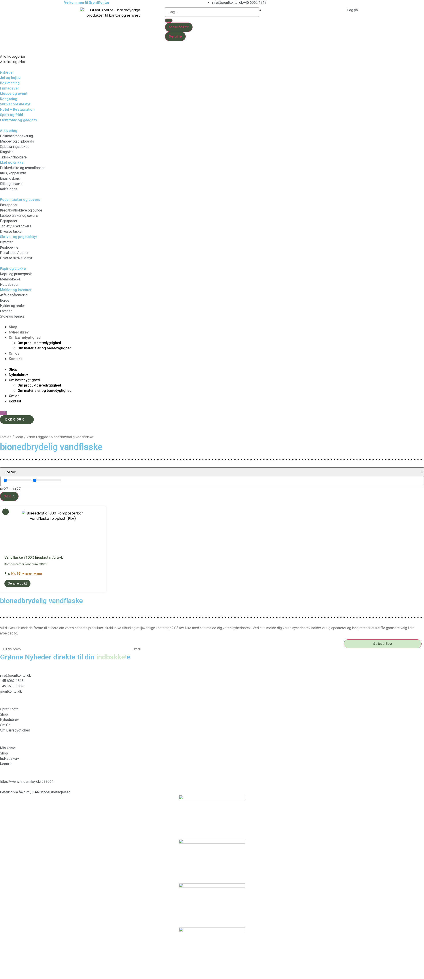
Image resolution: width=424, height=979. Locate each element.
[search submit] (168, 21)
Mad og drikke (12, 162)
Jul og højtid (10, 78)
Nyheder (7, 72)
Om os (14, 353)
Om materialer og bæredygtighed (44, 348)
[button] (212, 51)
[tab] (212, 56)
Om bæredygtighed (25, 337)
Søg (8, 496)
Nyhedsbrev (19, 332)
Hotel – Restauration (17, 109)
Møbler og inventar (16, 290)
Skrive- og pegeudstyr (18, 237)
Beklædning (10, 83)
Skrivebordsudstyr (15, 104)
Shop (13, 327)
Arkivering (8, 131)
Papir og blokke (13, 269)
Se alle (175, 36)
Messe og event (13, 93)
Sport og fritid (11, 115)
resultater (179, 27)
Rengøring (8, 99)
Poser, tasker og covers (20, 200)
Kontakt (15, 359)
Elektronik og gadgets (18, 120)
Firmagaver (9, 88)
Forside (5, 437)
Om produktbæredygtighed (39, 343)
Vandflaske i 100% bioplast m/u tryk (33, 557)
